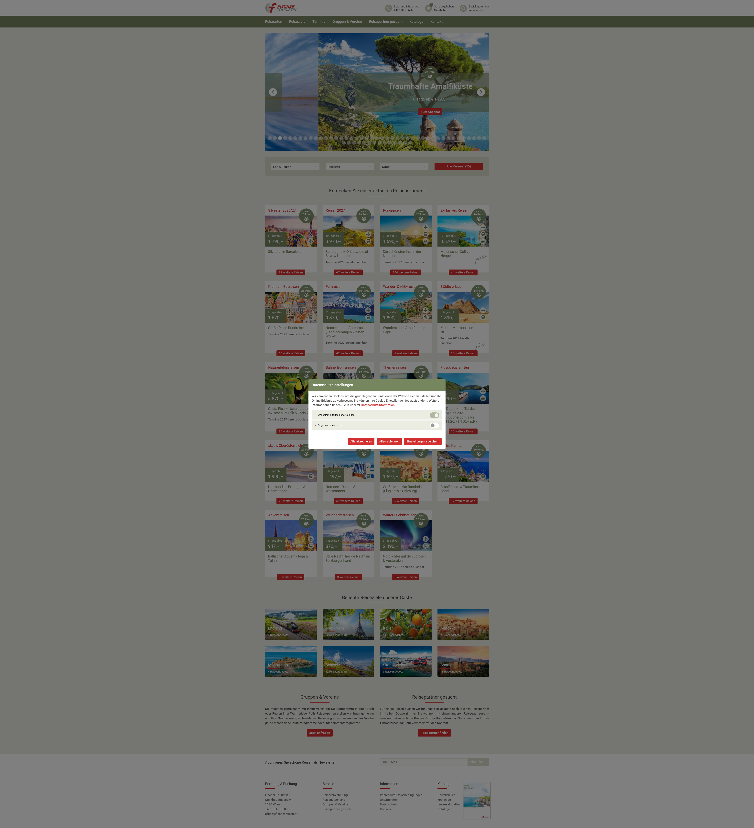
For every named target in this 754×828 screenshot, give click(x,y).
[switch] (434, 425)
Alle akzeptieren (361, 441)
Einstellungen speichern (422, 441)
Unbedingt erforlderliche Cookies (336, 414)
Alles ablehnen (389, 441)
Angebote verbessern (330, 425)
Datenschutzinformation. (378, 405)
